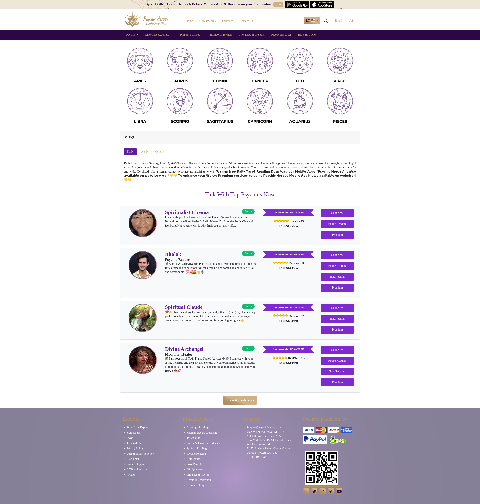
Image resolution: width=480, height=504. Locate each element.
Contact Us (246, 20)
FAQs (130, 437)
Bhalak (173, 254)
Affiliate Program (137, 469)
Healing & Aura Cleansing (202, 432)
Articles (131, 474)
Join (352, 20)
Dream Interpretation (199, 479)
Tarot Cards (193, 437)
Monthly (159, 151)
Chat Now (337, 213)
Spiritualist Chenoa (187, 212)
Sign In (338, 20)
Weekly (144, 151)
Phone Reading (337, 223)
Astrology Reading (198, 427)
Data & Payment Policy (140, 453)
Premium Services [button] (189, 34)
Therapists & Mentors (252, 34)
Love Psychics (195, 464)
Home (189, 20)
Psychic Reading (196, 453)
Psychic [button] (131, 34)
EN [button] (308, 20)
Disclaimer (133, 458)
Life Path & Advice (198, 474)
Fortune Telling (195, 485)
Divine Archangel (184, 349)
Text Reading (337, 276)
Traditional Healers (221, 34)
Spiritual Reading (197, 448)
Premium (337, 234)
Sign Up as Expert (137, 427)
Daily (130, 151)
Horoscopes (133, 432)
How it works (207, 20)
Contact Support (136, 464)
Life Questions (195, 469)
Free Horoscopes (281, 34)
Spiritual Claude (183, 307)
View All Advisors (240, 400)
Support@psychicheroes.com (264, 427)
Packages (227, 20)
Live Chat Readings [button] (157, 34)
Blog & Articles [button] (307, 34)
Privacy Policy (135, 448)
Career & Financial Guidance (204, 443)
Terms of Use (134, 443)
